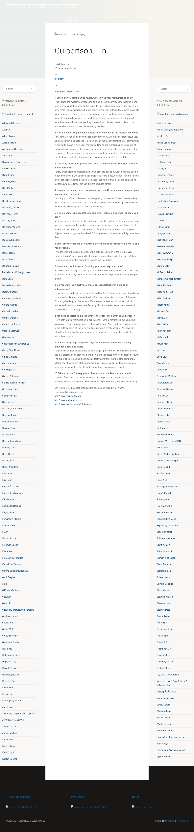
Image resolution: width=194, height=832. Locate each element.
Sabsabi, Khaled (165, 512)
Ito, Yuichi (7, 694)
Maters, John (163, 266)
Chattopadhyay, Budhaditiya (15, 343)
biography (59, 78)
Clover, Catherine (10, 376)
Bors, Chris (7, 259)
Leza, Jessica (164, 207)
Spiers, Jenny (163, 577)
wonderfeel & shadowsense (171, 737)
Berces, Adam (9, 220)
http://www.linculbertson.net (68, 396)
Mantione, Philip (165, 259)
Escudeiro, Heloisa (11, 506)
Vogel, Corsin (163, 704)
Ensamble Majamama (12, 493)
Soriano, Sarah (164, 570)
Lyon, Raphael (163, 233)
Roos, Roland (163, 467)
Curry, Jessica (9, 402)
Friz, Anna (7, 551)
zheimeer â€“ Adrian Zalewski (171, 750)
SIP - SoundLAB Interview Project (43, 6)
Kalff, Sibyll (8, 752)
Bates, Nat (7, 194)
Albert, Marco (8, 136)
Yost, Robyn (162, 743)
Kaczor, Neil (8, 739)
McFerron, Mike (164, 272)
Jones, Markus (9, 733)
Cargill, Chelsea (10, 317)
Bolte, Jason (8, 253)
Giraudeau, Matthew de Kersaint (18, 609)
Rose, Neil (162, 480)
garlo (4, 584)
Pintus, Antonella (165, 408)
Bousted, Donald (10, 266)
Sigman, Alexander (166, 558)
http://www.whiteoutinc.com (68, 400)
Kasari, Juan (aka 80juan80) (170, 129)
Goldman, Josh (9, 616)
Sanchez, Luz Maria (166, 519)
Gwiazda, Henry (10, 635)
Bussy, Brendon (10, 292)
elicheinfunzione (10, 486)
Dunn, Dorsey (8, 454)
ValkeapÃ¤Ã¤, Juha (166, 691)
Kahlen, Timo (8, 746)
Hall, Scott (7, 648)
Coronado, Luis (9, 389)
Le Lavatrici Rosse (166, 194)
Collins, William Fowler (13, 382)
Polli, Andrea (163, 428)
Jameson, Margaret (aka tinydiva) (18, 713)
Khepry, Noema (164, 149)
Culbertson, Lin (9, 395)
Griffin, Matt (7, 629)
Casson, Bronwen (10, 331)
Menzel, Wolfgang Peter (169, 279)
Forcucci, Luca (9, 538)
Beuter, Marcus (9, 233)
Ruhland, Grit (163, 499)
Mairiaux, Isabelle (165, 246)
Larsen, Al (161, 168)
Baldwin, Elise (9, 168)
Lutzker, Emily (163, 227)
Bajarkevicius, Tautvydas (14, 162)
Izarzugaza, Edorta (11, 700)
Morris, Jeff (162, 317)
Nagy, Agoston (164, 331)
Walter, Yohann (164, 711)
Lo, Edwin (161, 220)
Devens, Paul (8, 428)
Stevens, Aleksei (165, 596)
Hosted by (78, 796)
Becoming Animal (10, 207)
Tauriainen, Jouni (165, 629)
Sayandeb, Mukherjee (167, 525)
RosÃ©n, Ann (163, 473)
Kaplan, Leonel (9, 759)
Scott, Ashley (163, 545)
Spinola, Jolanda (165, 584)
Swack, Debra (163, 616)
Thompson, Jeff (164, 648)
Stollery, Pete (163, 609)
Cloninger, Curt (9, 369)
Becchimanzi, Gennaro (13, 201)
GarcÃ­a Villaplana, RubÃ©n (15, 570)
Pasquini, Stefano (165, 389)
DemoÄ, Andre (9, 415)
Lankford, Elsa (164, 162)
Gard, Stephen (9, 577)
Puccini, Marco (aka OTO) (169, 441)
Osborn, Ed (162, 369)
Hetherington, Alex (11, 655)
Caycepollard (8, 337)
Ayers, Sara (7, 155)
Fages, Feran (8, 512)
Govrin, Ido (7, 622)
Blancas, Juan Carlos (12, 246)
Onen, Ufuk (162, 356)
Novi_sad (161, 350)
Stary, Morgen (163, 590)
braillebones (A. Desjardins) (16, 272)
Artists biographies (18, 796)
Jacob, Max (8, 707)
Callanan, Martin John (12, 298)
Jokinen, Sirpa (9, 726)
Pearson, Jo (163, 395)
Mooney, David (164, 311)
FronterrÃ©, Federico (12, 558)
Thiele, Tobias (163, 642)
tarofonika (162, 622)
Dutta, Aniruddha (10, 467)
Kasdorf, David (164, 136)
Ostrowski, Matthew (167, 376)
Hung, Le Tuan (9, 681)
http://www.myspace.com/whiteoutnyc (74, 404)
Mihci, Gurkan (163, 298)
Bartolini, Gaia (9, 181)
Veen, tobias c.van (166, 698)
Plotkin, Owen (163, 421)
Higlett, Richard (9, 668)
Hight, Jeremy (9, 661)
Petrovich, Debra (165, 402)
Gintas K (6, 603)
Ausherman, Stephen (12, 149)
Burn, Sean (7, 279)
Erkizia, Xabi (8, 499)
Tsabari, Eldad (163, 668)
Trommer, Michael (165, 661)
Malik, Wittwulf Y (165, 253)
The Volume (162, 635)
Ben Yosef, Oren (10, 214)
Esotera (170, 821)
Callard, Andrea (9, 304)
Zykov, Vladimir (164, 756)
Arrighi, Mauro (9, 142)
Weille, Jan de (164, 717)
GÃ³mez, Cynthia (10, 590)
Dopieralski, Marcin (11, 441)
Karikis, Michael (164, 123)
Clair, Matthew (9, 363)
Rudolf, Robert (164, 493)
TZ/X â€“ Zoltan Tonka (168, 674)
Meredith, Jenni (164, 285)
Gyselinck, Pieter (10, 642)
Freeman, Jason (10, 545)
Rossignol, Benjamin (167, 486)
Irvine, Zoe (7, 687)
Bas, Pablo (7, 188)
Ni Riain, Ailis (163, 337)
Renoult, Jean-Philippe (168, 460)
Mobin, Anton (163, 304)
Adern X (6, 129)
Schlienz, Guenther (166, 538)
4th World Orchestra (12, 123)
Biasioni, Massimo (11, 240)
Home (136, 796)
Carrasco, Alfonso (11, 324)
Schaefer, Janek (164, 532)
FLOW (5, 532)
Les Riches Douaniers (168, 201)
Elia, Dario (7, 480)
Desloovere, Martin (11, 421)
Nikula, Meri (162, 343)
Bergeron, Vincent (11, 227)
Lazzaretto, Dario (165, 181)
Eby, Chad (7, 473)
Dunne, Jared (8, 460)
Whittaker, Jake (164, 730)
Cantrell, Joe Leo (10, 311)
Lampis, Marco (164, 155)
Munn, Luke (162, 324)
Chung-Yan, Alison (11, 350)
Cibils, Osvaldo (9, 356)
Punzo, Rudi (162, 447)
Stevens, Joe (163, 603)
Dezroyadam (8, 434)
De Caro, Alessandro (12, 408)
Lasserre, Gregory (165, 175)
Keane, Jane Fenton (166, 142)
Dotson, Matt (8, 447)
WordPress (182, 821)
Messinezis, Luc (165, 292)
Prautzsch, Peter (165, 434)
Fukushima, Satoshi (11, 564)
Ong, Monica (163, 363)
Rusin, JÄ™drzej (164, 506)
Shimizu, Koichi (164, 551)
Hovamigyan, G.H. (10, 674)
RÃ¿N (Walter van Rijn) (168, 454)
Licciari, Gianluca (165, 214)
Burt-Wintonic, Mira (11, 285)
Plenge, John (163, 415)
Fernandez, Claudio (11, 519)
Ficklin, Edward (9, 525)
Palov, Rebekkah (165, 382)
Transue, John (163, 655)
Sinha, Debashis (165, 564)
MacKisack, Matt (165, 240)
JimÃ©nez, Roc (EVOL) (13, 720)
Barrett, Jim (8, 175)
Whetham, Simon (165, 724)
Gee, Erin (6, 596)
